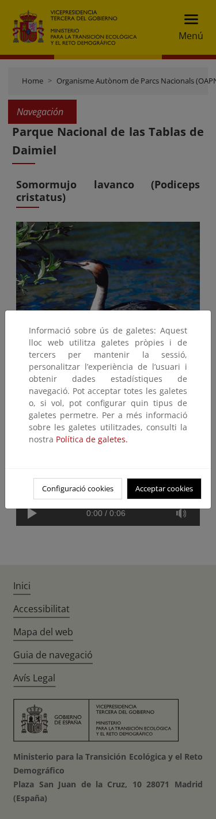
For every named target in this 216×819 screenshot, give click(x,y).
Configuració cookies (77, 488)
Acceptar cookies (164, 488)
